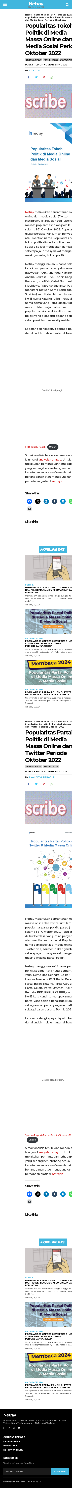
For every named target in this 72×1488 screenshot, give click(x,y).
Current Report (43, 14)
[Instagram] (9, 1428)
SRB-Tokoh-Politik (35, 447)
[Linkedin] (14, 1428)
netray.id (57, 481)
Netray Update (13, 1449)
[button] (67, 4)
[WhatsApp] (51, 77)
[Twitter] (36, 77)
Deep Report (11, 1441)
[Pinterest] (44, 77)
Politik (29, 585)
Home (28, 14)
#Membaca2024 (51, 60)
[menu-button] (5, 4)
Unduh (52, 447)
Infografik (10, 1445)
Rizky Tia (34, 70)
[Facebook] (28, 77)
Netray (29, 212)
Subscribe (60, 1471)
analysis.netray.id (50, 459)
